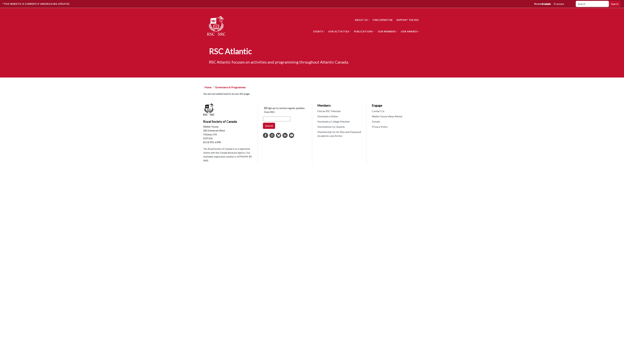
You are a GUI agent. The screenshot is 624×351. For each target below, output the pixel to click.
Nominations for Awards (331, 126)
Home (207, 87)
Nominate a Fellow (327, 116)
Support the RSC (407, 20)
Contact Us (378, 111)
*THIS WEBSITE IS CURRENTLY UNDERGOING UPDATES (36, 4)
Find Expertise (383, 20)
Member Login (542, 4)
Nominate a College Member (333, 121)
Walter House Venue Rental (387, 116)
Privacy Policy (380, 126)
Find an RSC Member (329, 111)
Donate (376, 121)
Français (559, 4)
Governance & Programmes (230, 87)
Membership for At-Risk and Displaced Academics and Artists (339, 133)
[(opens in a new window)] (265, 135)
